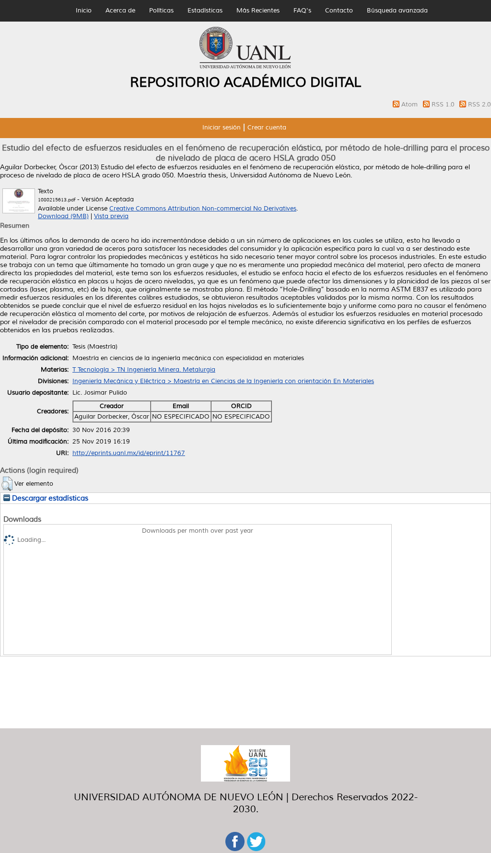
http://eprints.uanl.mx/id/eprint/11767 (128, 453)
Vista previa (111, 216)
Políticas (161, 10)
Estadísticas (204, 10)
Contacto (339, 10)
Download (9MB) (63, 216)
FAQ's (302, 10)
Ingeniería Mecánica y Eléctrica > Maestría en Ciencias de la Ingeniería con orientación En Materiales (223, 381)
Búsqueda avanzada (397, 10)
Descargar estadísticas (49, 498)
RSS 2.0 (479, 104)
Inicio (84, 10)
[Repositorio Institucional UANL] (245, 67)
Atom (410, 104)
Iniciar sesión (221, 127)
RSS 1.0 (444, 104)
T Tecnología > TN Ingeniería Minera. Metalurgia (143, 370)
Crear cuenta (266, 127)
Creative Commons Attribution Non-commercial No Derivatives (202, 208)
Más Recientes (258, 10)
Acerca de (120, 10)
